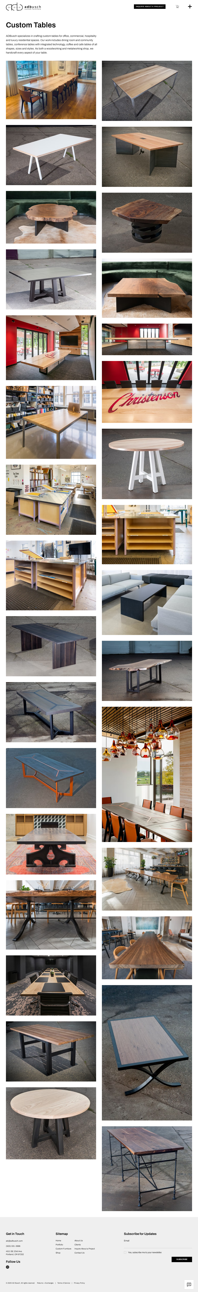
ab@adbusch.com (14, 1241)
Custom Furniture (63, 1249)
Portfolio (59, 1245)
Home (58, 1241)
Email (126, 1241)
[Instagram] (7, 1267)
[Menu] (190, 6)
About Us (79, 1241)
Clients (78, 1245)
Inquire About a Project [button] (85, 1249)
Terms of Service (63, 1283)
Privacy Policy (79, 1283)
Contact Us (80, 1253)
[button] (150, 6)
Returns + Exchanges (45, 1283)
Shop (58, 1253)
